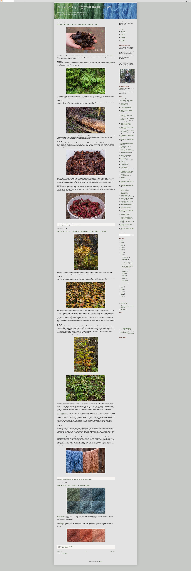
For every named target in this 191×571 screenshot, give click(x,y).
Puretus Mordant (123, 193)
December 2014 (125, 256)
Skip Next (126, 332)
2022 (122, 240)
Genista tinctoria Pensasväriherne (127, 139)
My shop (66, 547)
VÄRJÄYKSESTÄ (124, 32)
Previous (126, 329)
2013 (122, 286)
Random (121, 331)
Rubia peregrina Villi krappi (126, 198)
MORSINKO (122, 40)
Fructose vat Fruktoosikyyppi (126, 137)
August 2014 (124, 271)
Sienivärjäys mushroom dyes (126, 201)
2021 (122, 242)
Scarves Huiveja (123, 199)
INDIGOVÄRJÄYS (124, 39)
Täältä (120, 88)
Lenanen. (110, 62)
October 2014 (125, 259)
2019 (122, 245)
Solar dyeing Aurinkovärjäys (126, 204)
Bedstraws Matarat (124, 101)
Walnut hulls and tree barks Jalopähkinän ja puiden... (127, 261)
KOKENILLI (122, 37)
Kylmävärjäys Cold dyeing (125, 159)
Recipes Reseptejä (124, 195)
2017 (122, 249)
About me (122, 98)
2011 (122, 289)
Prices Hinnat (123, 192)
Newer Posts (59, 551)
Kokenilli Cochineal (124, 156)
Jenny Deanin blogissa (62, 413)
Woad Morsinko (77, 479)
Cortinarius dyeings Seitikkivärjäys (124, 104)
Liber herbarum (123, 309)
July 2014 (124, 273)
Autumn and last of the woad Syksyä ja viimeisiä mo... (127, 264)
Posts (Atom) (64, 553)
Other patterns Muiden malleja (126, 184)
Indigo (121, 147)
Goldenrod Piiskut (124, 142)
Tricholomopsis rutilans (125, 213)
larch (79, 186)
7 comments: (70, 546)
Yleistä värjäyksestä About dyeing (86, 479)
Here (120, 92)
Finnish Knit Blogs (127, 328)
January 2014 (125, 283)
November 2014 (125, 257)
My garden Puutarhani (125, 175)
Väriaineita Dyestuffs (124, 214)
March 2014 (124, 280)
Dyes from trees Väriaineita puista (75, 225)
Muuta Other (122, 174)
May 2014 (124, 276)
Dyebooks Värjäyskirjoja (125, 108)
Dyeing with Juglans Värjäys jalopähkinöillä (126, 116)
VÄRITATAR (122, 42)
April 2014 (124, 278)
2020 (122, 244)
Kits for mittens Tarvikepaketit (126, 150)
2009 (122, 293)
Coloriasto (122, 307)
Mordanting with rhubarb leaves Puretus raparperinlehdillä (126, 172)
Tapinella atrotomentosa (125, 207)
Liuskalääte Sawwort (124, 166)
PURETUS (122, 34)
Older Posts (112, 551)
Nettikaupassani (60, 516)
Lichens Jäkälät (123, 162)
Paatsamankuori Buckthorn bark (126, 185)
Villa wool (122, 220)
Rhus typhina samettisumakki (126, 196)
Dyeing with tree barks (64, 225)
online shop (61, 523)
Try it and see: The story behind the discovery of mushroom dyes (127, 306)
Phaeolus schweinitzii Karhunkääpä (124, 189)
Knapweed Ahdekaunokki (125, 152)
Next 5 (130, 331)
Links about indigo (124, 164)
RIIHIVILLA (122, 31)
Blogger (101, 561)
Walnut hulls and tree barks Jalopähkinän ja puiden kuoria (77, 24)
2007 (122, 296)
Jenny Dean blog (123, 303)
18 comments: (71, 223)
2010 (122, 291)
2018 (122, 247)
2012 (122, 287)
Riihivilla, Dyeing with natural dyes (84, 7)
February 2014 (125, 282)
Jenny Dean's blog (62, 436)
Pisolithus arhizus (124, 190)
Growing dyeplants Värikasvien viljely (66, 479)
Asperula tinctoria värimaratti (126, 100)
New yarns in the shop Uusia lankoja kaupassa (73, 485)
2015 (122, 252)
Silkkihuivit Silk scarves (125, 202)
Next (129, 329)
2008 (122, 294)
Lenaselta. (111, 55)
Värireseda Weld (123, 216)
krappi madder (123, 158)
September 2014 (125, 269)
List (122, 329)
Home (86, 551)
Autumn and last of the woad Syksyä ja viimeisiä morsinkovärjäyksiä (81, 231)
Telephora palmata (124, 208)
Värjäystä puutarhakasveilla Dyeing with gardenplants (126, 218)
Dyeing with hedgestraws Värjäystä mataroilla (125, 114)
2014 (122, 254)
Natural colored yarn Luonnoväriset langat (124, 179)
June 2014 (124, 275)
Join (120, 329)
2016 (122, 251)
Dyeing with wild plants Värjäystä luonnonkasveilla (127, 131)
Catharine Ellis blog (124, 302)
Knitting (122, 153)
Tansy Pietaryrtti (123, 205)
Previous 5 (126, 331)
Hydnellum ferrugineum (125, 146)
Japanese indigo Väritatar (125, 149)
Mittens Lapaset (123, 167)
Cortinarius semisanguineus (126, 107)
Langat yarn (62, 547)
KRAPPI (122, 35)
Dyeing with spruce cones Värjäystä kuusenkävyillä (125, 124)
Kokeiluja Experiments (125, 155)
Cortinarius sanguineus (125, 105)
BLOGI (121, 29)
